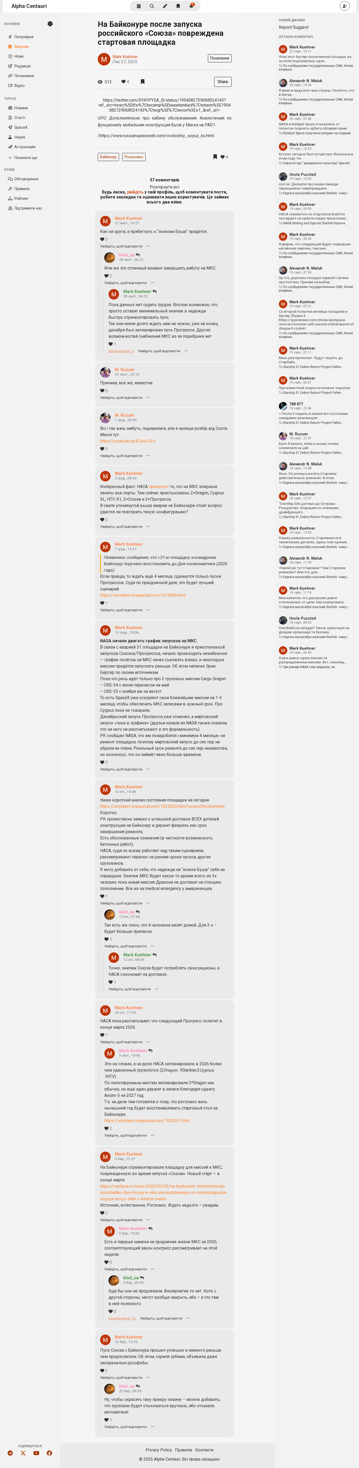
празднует (159, 486)
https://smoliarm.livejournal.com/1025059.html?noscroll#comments (162, 806)
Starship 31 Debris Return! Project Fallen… (313, 367)
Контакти (204, 1449)
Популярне (24, 37)
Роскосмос (134, 157)
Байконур (108, 157)
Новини (21, 108)
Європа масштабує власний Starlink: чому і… (316, 193)
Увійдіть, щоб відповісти (121, 246)
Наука (19, 137)
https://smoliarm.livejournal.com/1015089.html (143, 595)
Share (223, 81)
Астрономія (24, 147)
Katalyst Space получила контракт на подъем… (318, 133)
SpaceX (21, 127)
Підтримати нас (28, 208)
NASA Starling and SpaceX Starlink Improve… (315, 223)
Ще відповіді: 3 (121, 351)
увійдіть (135, 192)
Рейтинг (21, 198)
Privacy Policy (159, 1449)
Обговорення (26, 179)
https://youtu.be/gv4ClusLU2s (128, 441)
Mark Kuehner (125, 56)
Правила (21, 189)
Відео (19, 85)
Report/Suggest (294, 27)
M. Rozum (124, 369)
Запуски (21, 46)
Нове (19, 56)
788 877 (296, 404)
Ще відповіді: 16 (122, 1318)
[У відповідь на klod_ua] (154, 291)
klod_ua (127, 254)
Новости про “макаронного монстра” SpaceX (316, 163)
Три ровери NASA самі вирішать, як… (310, 667)
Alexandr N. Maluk (305, 81)
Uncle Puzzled (302, 174)
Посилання (24, 76)
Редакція (22, 66)
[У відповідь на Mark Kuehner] (138, 254)
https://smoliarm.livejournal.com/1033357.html (147, 1120)
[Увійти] (345, 6)
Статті (19, 118)
